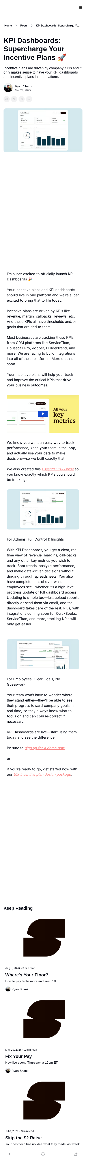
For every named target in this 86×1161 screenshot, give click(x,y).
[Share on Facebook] (7, 99)
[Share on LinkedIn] (29, 99)
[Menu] (80, 7)
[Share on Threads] (22, 99)
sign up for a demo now (45, 748)
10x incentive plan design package (42, 774)
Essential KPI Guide (58, 469)
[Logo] (9, 7)
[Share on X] (14, 99)
